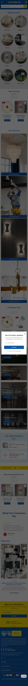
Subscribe (14, 347)
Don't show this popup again (15, 351)
